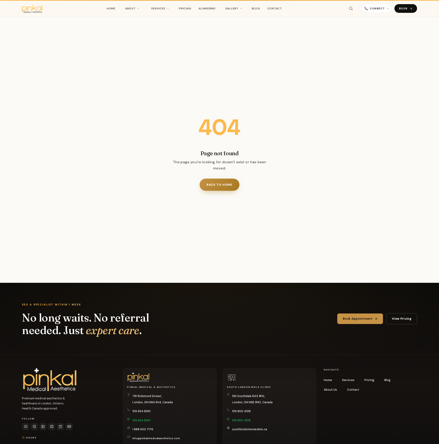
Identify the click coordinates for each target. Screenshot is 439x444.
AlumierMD (206, 8)
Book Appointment (357, 319)
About (130, 8)
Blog (256, 8)
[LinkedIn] (60, 426)
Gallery (231, 8)
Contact (274, 8)
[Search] (351, 8)
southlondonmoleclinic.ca (249, 429)
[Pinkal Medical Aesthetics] (32, 8)
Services (158, 8)
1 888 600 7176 (142, 429)
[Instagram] (51, 426)
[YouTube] (69, 426)
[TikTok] (34, 426)
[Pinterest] (25, 426)
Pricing (185, 8)
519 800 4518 (241, 411)
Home (111, 8)
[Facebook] (43, 426)
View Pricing (401, 319)
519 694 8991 (141, 411)
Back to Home (219, 185)
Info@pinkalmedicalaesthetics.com (156, 438)
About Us (330, 390)
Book (403, 8)
